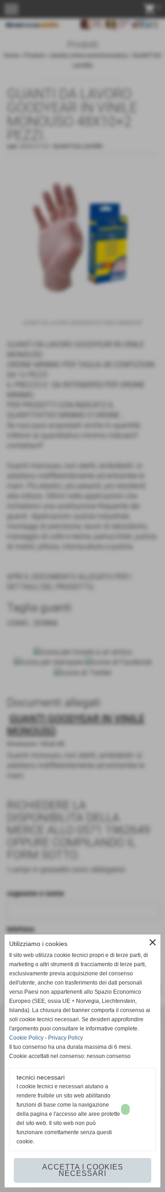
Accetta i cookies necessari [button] (82, 1170)
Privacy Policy (65, 1038)
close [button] (152, 942)
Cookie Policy (26, 1038)
